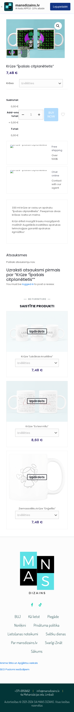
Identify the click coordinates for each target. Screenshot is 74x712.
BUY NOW (51, 114)
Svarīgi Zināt (53, 642)
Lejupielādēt (60, 6)
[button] (58, 26)
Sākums (37, 651)
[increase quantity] (39, 115)
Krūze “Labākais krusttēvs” (37, 356)
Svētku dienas (56, 633)
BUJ (18, 616)
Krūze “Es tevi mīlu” (37, 426)
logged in (28, 284)
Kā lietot (34, 616)
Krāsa (9, 83)
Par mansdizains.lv (24, 642)
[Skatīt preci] (63, 315)
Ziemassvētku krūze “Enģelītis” (37, 508)
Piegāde (53, 616)
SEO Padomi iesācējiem (14, 669)
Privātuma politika (46, 625)
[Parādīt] (63, 321)
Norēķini (20, 625)
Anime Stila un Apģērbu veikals (19, 663)
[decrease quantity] (23, 115)
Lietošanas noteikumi (23, 633)
